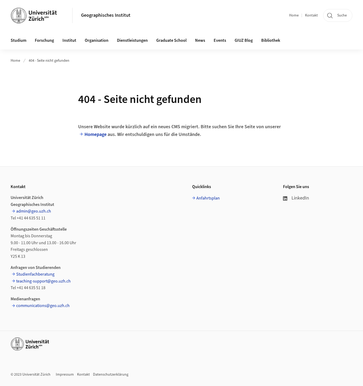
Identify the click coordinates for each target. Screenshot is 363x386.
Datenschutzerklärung (110, 374)
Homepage (96, 134)
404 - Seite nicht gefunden (49, 60)
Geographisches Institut (105, 15)
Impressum (65, 374)
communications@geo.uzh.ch (43, 306)
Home (294, 15)
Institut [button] (69, 40)
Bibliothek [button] (270, 40)
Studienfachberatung (35, 274)
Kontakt (311, 15)
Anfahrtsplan (208, 198)
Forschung (44, 40)
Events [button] (220, 40)
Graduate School (171, 40)
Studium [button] (18, 40)
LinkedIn (300, 198)
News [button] (200, 40)
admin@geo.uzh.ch (33, 211)
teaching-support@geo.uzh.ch (43, 281)
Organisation (96, 40)
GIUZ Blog (244, 40)
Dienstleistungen (132, 40)
